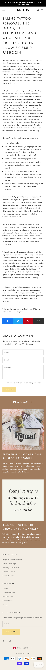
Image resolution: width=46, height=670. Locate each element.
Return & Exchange (9, 563)
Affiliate (5, 588)
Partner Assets (7, 600)
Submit (9, 389)
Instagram (19, 312)
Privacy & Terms (8, 575)
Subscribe (11, 632)
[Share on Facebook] (7, 321)
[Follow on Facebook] (3, 640)
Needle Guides (7, 596)
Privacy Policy (7, 344)
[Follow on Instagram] (10, 640)
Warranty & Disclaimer (10, 567)
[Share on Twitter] (18, 321)
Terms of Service (22, 344)
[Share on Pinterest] (28, 321)
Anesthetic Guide (8, 592)
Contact (5, 605)
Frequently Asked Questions (12, 559)
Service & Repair (8, 571)
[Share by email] (38, 321)
